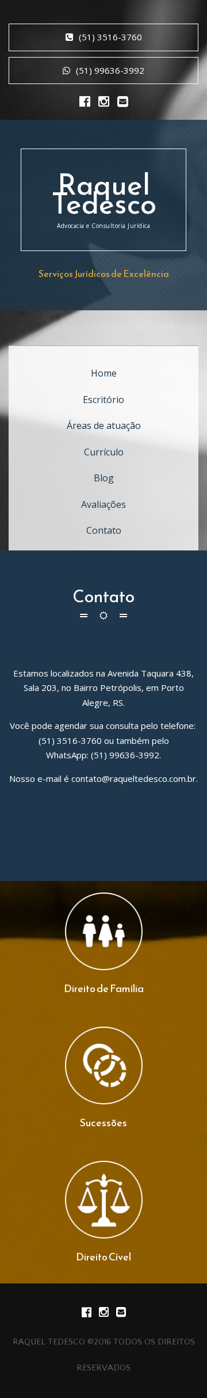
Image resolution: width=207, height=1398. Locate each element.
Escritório (103, 399)
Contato (103, 530)
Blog (104, 478)
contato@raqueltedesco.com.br (133, 778)
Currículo (104, 452)
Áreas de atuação (104, 425)
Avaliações (103, 504)
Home (104, 373)
